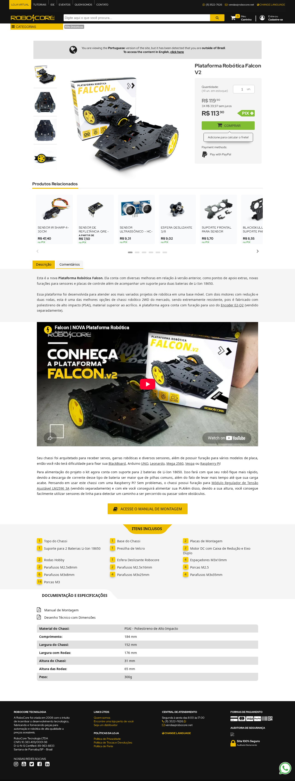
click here (177, 52)
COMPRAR (232, 126)
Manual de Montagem (61, 610)
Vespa (190, 463)
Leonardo (157, 463)
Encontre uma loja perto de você (114, 721)
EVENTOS (65, 4)
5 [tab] (158, 254)
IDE (52, 4)
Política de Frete (103, 746)
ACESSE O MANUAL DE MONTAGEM (151, 508)
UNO (144, 463)
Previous (37, 250)
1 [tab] (130, 254)
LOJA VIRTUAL (20, 4)
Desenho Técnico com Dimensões (69, 617)
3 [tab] (144, 254)
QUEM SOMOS (83, 4)
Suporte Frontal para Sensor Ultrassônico (216, 231)
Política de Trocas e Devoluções (113, 742)
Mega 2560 (174, 463)
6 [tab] (164, 254)
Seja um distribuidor (106, 725)
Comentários (69, 264)
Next (257, 250)
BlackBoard (117, 463)
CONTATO (102, 4)
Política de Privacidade (107, 739)
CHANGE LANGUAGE (272, 4)
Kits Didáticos (74, 27)
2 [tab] (137, 254)
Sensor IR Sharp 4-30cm (53, 229)
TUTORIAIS (39, 4)
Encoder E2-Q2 (232, 305)
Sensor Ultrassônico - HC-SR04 (136, 231)
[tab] (43, 264)
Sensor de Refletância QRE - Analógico (94, 231)
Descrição (43, 264)
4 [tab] (151, 254)
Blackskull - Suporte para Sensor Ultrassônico (255, 233)
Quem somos (102, 718)
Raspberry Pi (210, 463)
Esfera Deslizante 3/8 (176, 229)
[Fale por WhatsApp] (285, 773)
